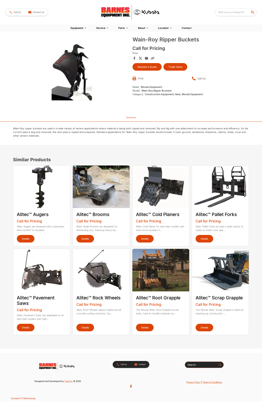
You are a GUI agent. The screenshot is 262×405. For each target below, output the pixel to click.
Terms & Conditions (212, 382)
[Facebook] (131, 386)
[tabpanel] (71, 71)
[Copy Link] (152, 58)
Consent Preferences (23, 398)
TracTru (68, 381)
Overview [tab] (131, 117)
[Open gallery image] (71, 70)
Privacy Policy (193, 382)
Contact (186, 28)
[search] (253, 12)
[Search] (220, 364)
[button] (15, 12)
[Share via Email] (146, 58)
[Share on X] (140, 58)
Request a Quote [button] (147, 66)
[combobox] (236, 12)
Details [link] (25, 238)
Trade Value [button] (175, 66)
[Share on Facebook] (134, 58)
